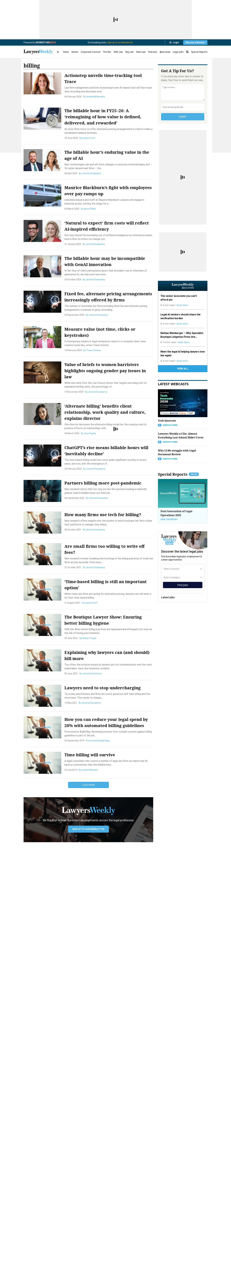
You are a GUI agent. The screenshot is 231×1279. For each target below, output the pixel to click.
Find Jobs (182, 585)
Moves (75, 51)
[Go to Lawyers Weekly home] (38, 52)
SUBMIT (183, 116)
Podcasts (152, 51)
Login (176, 42)
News (66, 51)
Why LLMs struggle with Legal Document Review (177, 452)
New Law (141, 51)
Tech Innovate (167, 420)
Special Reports (199, 51)
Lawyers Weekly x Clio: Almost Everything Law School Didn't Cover (181, 435)
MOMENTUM (46, 42)
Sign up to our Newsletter (120, 42)
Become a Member (195, 42)
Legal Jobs (178, 51)
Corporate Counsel (90, 51)
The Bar (107, 51)
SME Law (118, 51)
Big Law (129, 51)
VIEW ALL (182, 368)
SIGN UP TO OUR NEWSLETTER (88, 829)
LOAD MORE (88, 784)
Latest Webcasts (173, 384)
